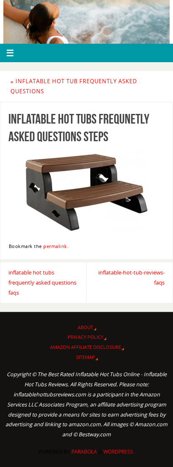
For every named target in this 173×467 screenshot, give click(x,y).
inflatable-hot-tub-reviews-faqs (131, 277)
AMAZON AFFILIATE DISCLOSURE (85, 347)
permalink (55, 246)
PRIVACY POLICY (85, 337)
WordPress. (118, 451)
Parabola (84, 451)
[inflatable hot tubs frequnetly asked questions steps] (86, 192)
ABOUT (85, 327)
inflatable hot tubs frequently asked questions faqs (42, 282)
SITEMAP (85, 357)
